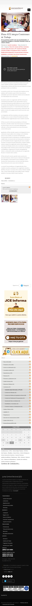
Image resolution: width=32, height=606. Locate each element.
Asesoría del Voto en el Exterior (21, 52)
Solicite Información (7, 498)
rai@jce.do (10, 571)
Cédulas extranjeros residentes (8, 461)
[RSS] (30, 361)
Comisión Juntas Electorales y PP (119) (13, 389)
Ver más (15, 490)
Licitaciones (5, 500)
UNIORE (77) (6, 412)
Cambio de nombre (22, 459)
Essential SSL (4, 595)
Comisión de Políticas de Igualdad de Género (11, 50)
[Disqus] (16, 222)
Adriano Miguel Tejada (18, 450)
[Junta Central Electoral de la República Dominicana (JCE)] (16, 8)
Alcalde (10, 453)
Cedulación (5, 512)
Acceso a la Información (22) (9, 367)
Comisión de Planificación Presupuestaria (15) (15, 398)
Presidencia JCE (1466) (8, 364)
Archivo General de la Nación (8, 455)
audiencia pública (6, 457)
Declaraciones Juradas (8, 505)
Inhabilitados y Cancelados (7, 54)
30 (16, 432)
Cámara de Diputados (10, 459)
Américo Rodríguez (24, 453)
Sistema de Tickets (7, 541)
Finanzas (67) (6, 375)
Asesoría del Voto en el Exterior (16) (12, 401)
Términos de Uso (24, 602)
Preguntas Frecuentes (8, 543)
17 (3, 440)
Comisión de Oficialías (21, 48)
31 (20, 432)
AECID (26, 450)
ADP (10, 450)
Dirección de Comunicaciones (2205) (11, 417)
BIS (19, 457)
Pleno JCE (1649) (7, 361)
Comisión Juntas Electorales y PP (8, 48)
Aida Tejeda (4, 453)
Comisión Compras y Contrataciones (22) (13, 406)
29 (11, 432)
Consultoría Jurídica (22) (8, 370)
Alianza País (16, 453)
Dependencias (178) (7, 373)
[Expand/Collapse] (28, 361)
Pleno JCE (11, 46)
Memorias (5, 531)
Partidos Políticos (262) (8, 409)
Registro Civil (6, 515)
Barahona (14, 457)
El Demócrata (6, 526)
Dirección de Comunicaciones (20, 54)
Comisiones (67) (6, 387)
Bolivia (23, 457)
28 (7, 432)
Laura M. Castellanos (12, 45)
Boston (28, 457)
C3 (2, 459)
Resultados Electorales (8, 533)
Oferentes (5, 507)
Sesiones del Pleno (19, 46)
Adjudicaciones (6, 503)
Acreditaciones (5, 450)
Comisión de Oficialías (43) (10, 392)
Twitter (6, 576)
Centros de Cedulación (10, 464)
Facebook (3, 576)
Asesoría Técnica (19, 455)
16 (28, 437)
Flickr (9, 576)
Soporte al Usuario (7, 521)
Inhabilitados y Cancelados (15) (11, 403)
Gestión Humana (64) (8, 381)
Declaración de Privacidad (8, 604)
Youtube (11, 576)
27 (3, 432)
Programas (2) (6, 414)
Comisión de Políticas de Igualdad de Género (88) (15, 395)
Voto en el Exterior (7, 517)
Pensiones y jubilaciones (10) (9, 378)
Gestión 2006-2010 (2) (8, 420)
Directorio (5, 538)
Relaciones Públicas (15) (8, 384)
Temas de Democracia (8, 529)
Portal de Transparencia (8, 519)
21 (20, 440)
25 (7, 442)
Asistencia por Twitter (8, 545)
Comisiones (26, 46)
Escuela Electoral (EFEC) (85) (9, 423)
